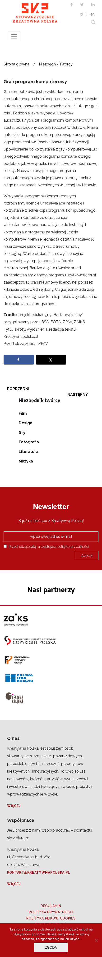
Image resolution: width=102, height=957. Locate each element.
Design (25, 423)
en (92, 14)
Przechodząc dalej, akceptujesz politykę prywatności (48, 546)
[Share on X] (51, 360)
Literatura (28, 451)
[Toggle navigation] (14, 36)
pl (81, 14)
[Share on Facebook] (19, 360)
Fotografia (29, 442)
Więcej (14, 806)
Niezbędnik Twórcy (56, 64)
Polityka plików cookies (50, 918)
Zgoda (51, 947)
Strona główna (16, 64)
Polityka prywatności (51, 912)
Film (23, 413)
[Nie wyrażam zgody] (96, 940)
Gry (22, 432)
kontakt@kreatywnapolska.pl (38, 872)
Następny (77, 394)
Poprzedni (18, 389)
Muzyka (26, 461)
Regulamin (51, 906)
